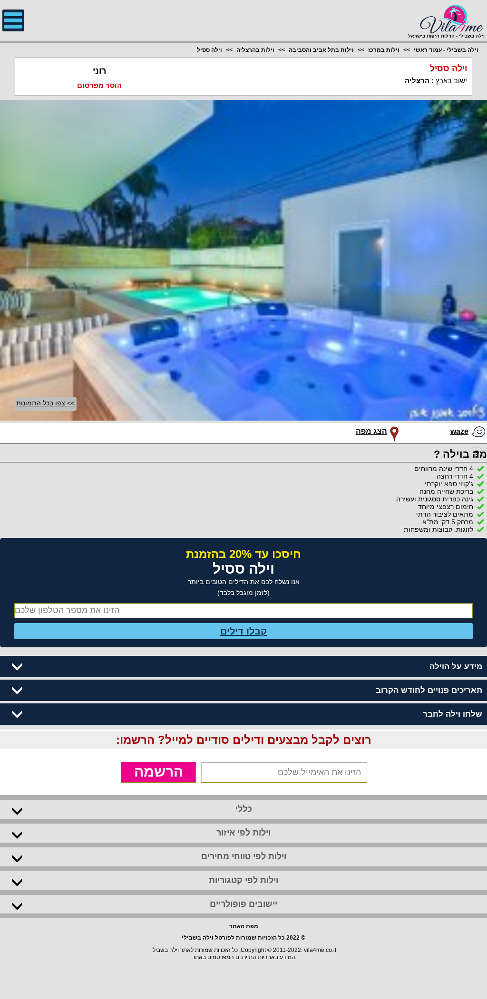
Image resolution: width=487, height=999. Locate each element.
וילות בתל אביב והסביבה (321, 50)
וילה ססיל (209, 50)
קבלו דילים (243, 631)
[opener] (13, 20)
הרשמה (158, 771)
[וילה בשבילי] (446, 18)
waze (459, 431)
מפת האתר (243, 926)
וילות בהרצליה (255, 50)
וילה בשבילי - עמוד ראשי (446, 50)
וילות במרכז (383, 50)
